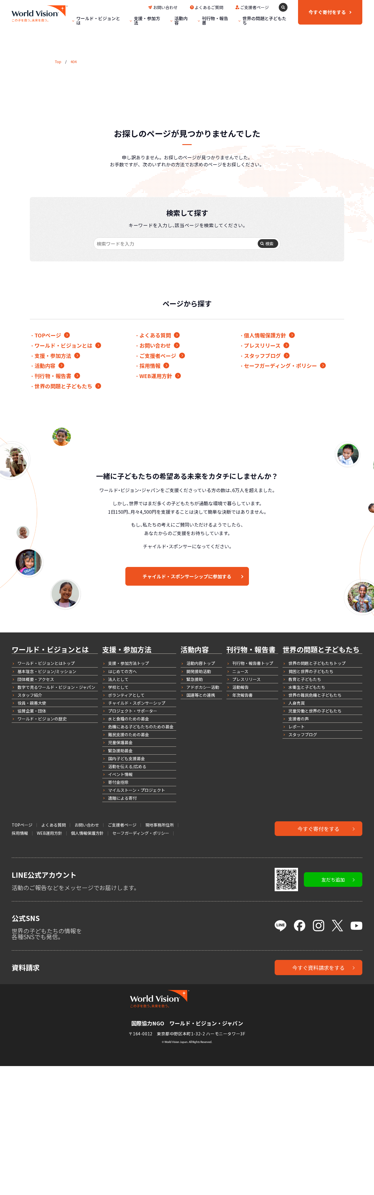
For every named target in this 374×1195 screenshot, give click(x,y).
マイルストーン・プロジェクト (136, 790)
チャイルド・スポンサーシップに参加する (187, 576)
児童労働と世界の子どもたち (315, 711)
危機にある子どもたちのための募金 (141, 727)
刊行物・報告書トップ (252, 663)
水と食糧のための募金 (128, 719)
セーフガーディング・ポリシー (280, 365)
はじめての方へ (122, 671)
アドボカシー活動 (202, 687)
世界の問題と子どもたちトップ (317, 663)
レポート (296, 727)
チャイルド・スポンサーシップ (136, 703)
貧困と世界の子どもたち (310, 671)
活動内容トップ (200, 663)
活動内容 (181, 20)
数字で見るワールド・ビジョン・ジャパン (56, 687)
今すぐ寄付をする (318, 828)
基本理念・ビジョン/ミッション (47, 671)
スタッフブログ (262, 355)
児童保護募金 (120, 742)
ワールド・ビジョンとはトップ (46, 663)
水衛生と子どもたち (306, 687)
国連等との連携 (200, 695)
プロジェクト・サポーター (132, 711)
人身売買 (296, 703)
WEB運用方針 (155, 376)
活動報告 (240, 687)
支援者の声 (298, 719)
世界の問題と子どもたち (264, 20)
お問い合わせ (165, 7)
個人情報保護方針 (265, 335)
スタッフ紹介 (30, 695)
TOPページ (47, 335)
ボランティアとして (126, 695)
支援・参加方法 (147, 20)
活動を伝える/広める (127, 766)
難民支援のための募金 (128, 734)
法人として (118, 679)
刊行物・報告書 (215, 20)
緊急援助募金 (120, 750)
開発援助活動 (198, 671)
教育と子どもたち (304, 679)
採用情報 (149, 365)
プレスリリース (262, 345)
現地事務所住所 (159, 825)
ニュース (240, 671)
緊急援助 (194, 679)
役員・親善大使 (32, 703)
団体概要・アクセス (36, 679)
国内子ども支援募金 (126, 758)
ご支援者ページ (254, 7)
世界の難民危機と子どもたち (315, 695)
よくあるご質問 (209, 7)
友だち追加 (333, 879)
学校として (118, 687)
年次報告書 (242, 695)
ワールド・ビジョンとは (98, 20)
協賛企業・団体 (32, 711)
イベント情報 (120, 774)
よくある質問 (155, 335)
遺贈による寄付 (122, 798)
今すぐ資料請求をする (318, 967)
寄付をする (327, 11)
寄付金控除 (118, 782)
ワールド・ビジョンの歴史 (42, 719)
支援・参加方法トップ (128, 663)
